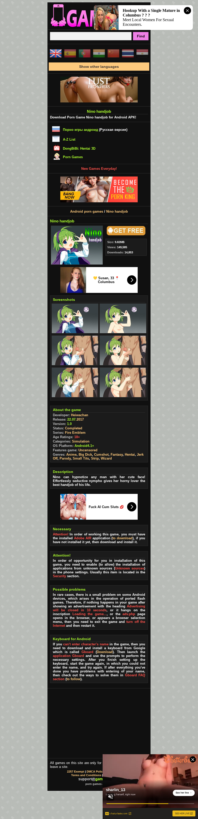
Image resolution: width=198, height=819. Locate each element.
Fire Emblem (75, 433)
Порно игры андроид (80, 130)
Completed (73, 428)
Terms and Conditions (86, 775)
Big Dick (85, 454)
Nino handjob (117, 211)
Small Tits (81, 458)
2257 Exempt (75, 771)
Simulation (80, 441)
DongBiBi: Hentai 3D (79, 148)
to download (122, 538)
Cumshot (101, 454)
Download (105, 652)
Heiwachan (79, 415)
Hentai (130, 454)
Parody (65, 458)
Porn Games (73, 157)
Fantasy (117, 454)
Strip (95, 458)
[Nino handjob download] (125, 234)
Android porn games (86, 211)
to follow (73, 679)
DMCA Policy (95, 771)
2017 (80, 419)
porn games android (99, 783)
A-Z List (69, 139)
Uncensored (87, 450)
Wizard (106, 458)
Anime (71, 454)
